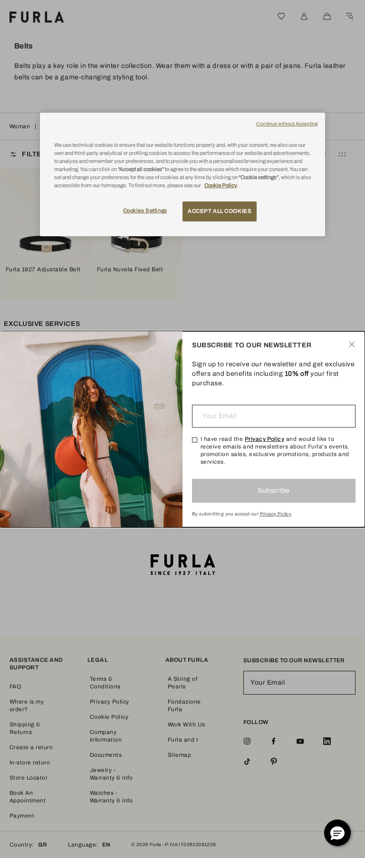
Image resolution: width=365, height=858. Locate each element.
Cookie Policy (220, 185)
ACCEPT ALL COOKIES (219, 211)
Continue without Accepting (287, 123)
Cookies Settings (145, 210)
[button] (337, 833)
